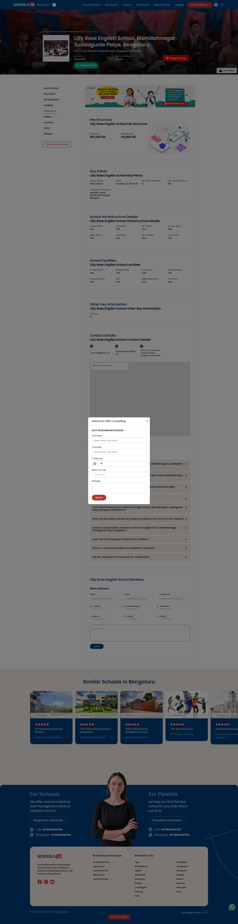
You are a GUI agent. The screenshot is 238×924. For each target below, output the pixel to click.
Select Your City (99, 470)
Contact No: (97, 458)
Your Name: (97, 435)
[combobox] (95, 463)
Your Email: (97, 447)
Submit (99, 497)
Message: (96, 481)
